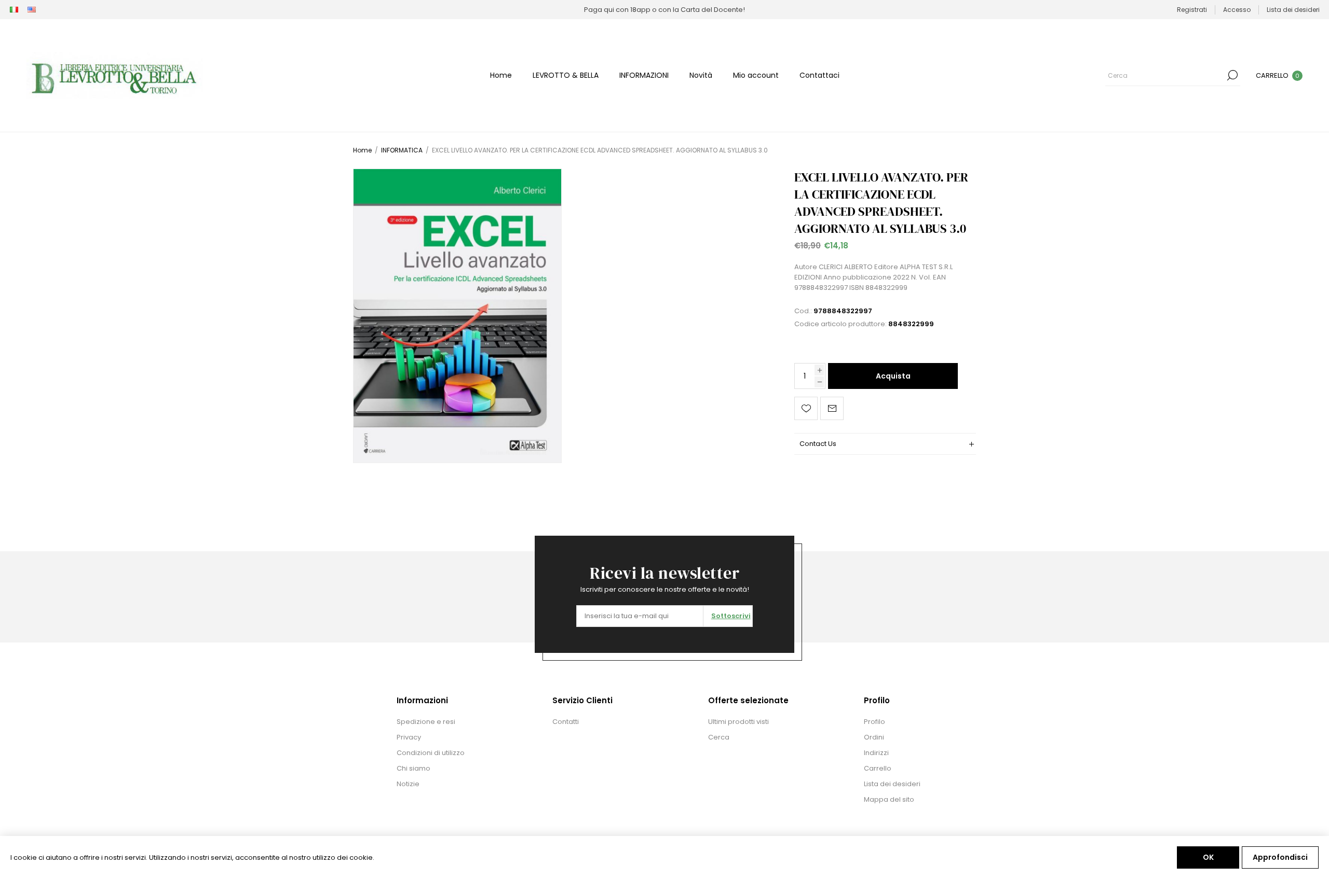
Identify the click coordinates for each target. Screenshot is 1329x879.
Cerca (1232, 75)
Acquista (893, 376)
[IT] (14, 10)
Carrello (877, 768)
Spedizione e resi (426, 722)
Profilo (874, 722)
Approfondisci (1280, 857)
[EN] (31, 10)
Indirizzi (876, 753)
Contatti (565, 722)
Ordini (874, 737)
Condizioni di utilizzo (431, 753)
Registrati (1192, 9)
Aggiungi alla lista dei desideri (806, 408)
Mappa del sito (889, 799)
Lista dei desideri (892, 784)
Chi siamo (413, 768)
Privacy (409, 737)
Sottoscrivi (731, 616)
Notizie (408, 784)
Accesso (1237, 9)
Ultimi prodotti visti (738, 722)
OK (1208, 857)
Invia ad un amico (832, 408)
